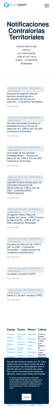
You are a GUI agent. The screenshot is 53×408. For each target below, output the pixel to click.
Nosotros (10, 334)
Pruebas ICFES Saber (20, 350)
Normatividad (33, 352)
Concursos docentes (21, 343)
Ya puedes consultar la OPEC (21, 274)
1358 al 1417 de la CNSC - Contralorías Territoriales (24, 89)
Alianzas (10, 337)
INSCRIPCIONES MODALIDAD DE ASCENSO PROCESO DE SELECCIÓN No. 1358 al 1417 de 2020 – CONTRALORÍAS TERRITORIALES (24, 188)
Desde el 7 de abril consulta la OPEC (25, 295)
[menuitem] (11, 405)
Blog (29, 349)
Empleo (31, 355)
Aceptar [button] (26, 397)
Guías (30, 345)
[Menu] (45, 5)
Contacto (10, 341)
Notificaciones (33, 342)
